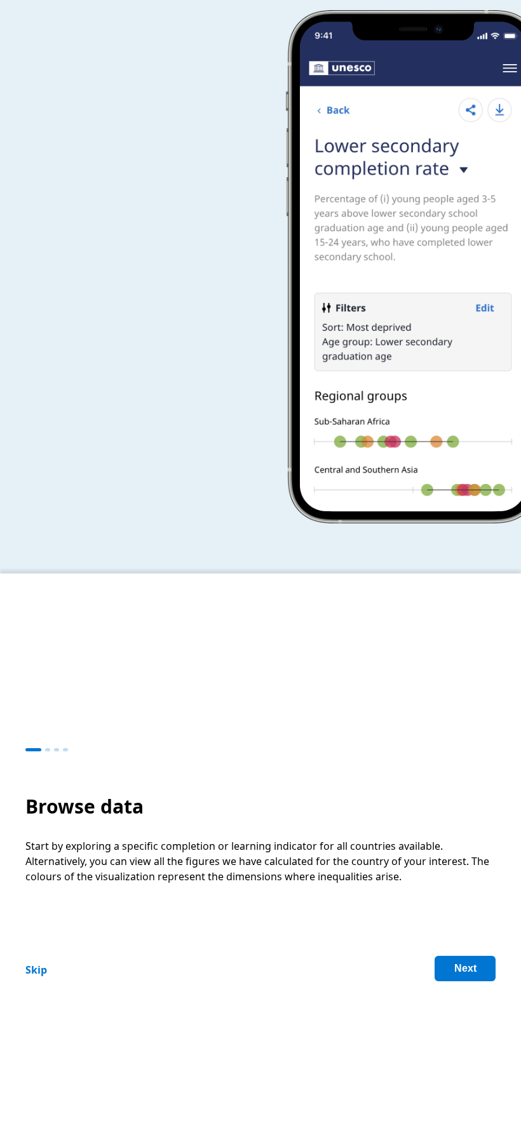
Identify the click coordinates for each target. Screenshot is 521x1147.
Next (465, 968)
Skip (36, 970)
